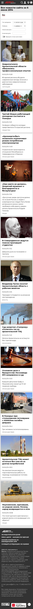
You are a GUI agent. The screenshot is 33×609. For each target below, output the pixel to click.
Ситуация (6, 87)
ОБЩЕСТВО (6, 130)
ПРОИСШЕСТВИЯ (8, 156)
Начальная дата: (7, 29)
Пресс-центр (6, 537)
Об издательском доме (10, 534)
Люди (4, 213)
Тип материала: (6, 22)
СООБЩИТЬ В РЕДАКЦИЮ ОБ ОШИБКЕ (15, 544)
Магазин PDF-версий (21, 537)
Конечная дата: (6, 33)
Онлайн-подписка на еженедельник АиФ (10, 540)
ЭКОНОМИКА (6, 343)
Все (3, 15)
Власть (5, 300)
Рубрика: (4, 26)
